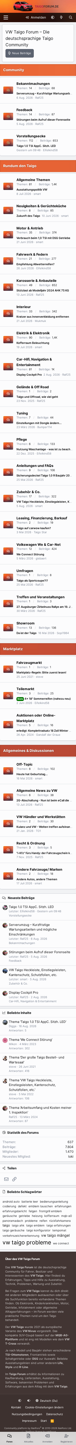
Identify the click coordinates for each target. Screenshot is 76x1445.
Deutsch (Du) (48, 1400)
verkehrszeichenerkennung (21, 1235)
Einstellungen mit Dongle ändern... (39, 423)
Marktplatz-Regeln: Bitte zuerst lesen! (41, 672)
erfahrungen (63, 1206)
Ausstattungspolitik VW (31, 189)
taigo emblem (35, 1225)
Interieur (23, 307)
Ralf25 (39, 97)
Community (13, 70)
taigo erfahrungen (58, 1225)
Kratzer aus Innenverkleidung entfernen (42, 316)
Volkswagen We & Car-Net (38, 544)
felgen (33, 1211)
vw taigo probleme (27, 1242)
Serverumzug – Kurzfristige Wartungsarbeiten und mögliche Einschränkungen (33, 929)
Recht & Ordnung (30, 843)
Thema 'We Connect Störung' (30, 1040)
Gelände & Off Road (32, 387)
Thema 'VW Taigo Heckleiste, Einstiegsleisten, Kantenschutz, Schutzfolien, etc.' (32, 1085)
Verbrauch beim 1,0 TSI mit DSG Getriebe (43, 238)
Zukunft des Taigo (28, 215)
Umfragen (24, 570)
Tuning (22, 413)
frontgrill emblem (50, 1211)
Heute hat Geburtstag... (32, 774)
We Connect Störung (30, 554)
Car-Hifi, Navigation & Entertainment (33, 1001)
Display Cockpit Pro (29, 374)
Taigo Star (40, 532)
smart (37, 193)
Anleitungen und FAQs (34, 465)
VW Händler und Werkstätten (40, 817)
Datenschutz (54, 1414)
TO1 (38, 831)
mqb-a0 (66, 1216)
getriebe (24, 1216)
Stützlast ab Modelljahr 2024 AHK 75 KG (42, 290)
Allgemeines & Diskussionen (28, 751)
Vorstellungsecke (31, 136)
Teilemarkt (25, 689)
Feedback (24, 110)
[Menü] (6, 17)
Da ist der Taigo (26, 633)
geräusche (10, 1216)
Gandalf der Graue (48, 734)
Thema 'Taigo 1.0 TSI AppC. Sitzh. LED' (37, 1022)
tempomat (59, 1230)
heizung (37, 1216)
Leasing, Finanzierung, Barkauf (41, 518)
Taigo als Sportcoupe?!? (32, 580)
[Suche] (70, 17)
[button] (53, 17)
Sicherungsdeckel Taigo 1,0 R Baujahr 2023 (44, 475)
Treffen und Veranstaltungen (40, 597)
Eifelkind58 (50, 150)
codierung (9, 1206)
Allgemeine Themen (33, 180)
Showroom (25, 623)
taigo (6, 1225)
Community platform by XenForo (38, 1428)
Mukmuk (40, 321)
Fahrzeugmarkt (29, 662)
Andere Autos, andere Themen (36, 879)
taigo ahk (18, 1225)
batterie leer (30, 1201)
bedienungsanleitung (54, 1201)
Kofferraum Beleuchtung (32, 343)
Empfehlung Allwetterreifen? (35, 264)
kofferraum (51, 1216)
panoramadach (13, 1220)
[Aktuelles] (61, 17)
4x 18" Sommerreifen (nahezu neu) (44, 698)
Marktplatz (13, 649)
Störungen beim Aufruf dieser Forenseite (43, 119)
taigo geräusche (13, 1230)
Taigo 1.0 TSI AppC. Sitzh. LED (36, 146)
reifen (43, 1220)
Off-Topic (24, 764)
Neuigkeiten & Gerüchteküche (41, 206)
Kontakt (16, 1407)
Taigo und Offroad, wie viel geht (37, 396)
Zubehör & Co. (28, 492)
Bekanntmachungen (33, 83)
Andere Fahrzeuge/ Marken (39, 869)
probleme (31, 1220)
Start (44, 1420)
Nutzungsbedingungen (27, 1414)
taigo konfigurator (38, 1230)
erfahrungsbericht (15, 1211)
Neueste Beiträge (21, 898)
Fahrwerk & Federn (32, 254)
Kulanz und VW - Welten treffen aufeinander (45, 826)
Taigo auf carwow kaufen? (33, 528)
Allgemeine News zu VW (36, 790)
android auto (11, 1201)
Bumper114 (44, 427)
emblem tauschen (40, 1206)
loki (70, 1156)
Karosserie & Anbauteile (36, 280)
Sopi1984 (63, 633)
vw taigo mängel (55, 1235)
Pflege (21, 439)
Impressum (29, 1420)
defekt (22, 1206)
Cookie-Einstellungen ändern (44, 1407)
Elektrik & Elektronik (33, 333)
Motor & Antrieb (29, 228)
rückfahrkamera (60, 1220)
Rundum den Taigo (19, 166)
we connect (61, 1243)
